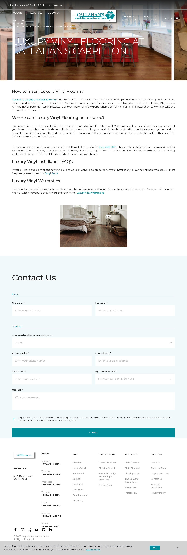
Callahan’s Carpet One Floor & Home (34, 99)
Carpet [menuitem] (76, 479)
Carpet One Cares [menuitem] (160, 473)
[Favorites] (171, 18)
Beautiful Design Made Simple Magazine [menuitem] (107, 476)
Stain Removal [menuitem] (132, 462)
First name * (18, 303)
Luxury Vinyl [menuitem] (79, 468)
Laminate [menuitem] (78, 484)
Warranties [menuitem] (130, 487)
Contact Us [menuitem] (156, 479)
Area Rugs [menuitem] (78, 489)
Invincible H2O (107, 147)
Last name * (101, 303)
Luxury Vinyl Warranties (90, 192)
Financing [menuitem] (78, 500)
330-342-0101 (56, 5)
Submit (93, 432)
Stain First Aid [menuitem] (132, 468)
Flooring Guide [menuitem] (132, 473)
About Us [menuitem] (156, 462)
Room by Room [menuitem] (159, 468)
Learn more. (93, 549)
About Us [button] (54, 13)
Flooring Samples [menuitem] (108, 468)
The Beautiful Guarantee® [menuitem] (132, 480)
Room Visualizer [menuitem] (107, 462)
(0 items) (177, 18)
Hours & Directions (129, 18)
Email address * (103, 353)
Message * (17, 390)
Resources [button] (35, 13)
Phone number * (20, 353)
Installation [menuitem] (131, 493)
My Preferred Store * (105, 372)
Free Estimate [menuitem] (80, 495)
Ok (154, 548)
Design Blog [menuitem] (105, 485)
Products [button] (16, 13)
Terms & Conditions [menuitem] (156, 486)
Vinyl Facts (51, 173)
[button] (165, 18)
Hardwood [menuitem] (78, 473)
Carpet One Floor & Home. (35, 536)
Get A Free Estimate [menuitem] (18, 22)
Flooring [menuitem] (77, 462)
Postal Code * (19, 372)
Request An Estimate (151, 18)
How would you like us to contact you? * (32, 335)
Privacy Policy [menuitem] (158, 493)
